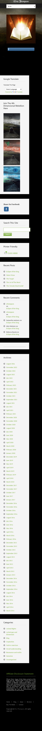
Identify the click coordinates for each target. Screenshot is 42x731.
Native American (12, 645)
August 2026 (10, 364)
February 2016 (11, 539)
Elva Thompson (19, 709)
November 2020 (11, 421)
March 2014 (10, 611)
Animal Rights (11, 629)
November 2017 (11, 489)
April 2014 (9, 607)
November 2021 (11, 392)
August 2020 (10, 428)
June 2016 (9, 525)
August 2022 (10, 374)
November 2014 (11, 582)
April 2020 (9, 442)
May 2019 (9, 464)
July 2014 (9, 596)
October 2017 (10, 493)
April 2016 (9, 532)
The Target (10, 279)
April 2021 (9, 410)
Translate (19, 92)
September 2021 (11, 400)
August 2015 (10, 557)
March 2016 (10, 535)
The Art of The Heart (13, 282)
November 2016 (11, 507)
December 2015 (11, 543)
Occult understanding (13, 649)
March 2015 (10, 571)
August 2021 (10, 403)
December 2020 (11, 417)
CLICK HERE (13, 253)
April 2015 (9, 568)
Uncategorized (11, 660)
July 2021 (9, 407)
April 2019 (9, 467)
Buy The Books (10, 704)
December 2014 (11, 578)
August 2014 (10, 593)
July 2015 (9, 561)
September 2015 (11, 553)
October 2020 (10, 425)
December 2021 (11, 389)
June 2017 (9, 496)
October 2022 (10, 371)
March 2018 (10, 482)
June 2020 (9, 435)
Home (8, 702)
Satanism (9, 656)
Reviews (29, 702)
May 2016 (9, 528)
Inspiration (10, 642)
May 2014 (9, 603)
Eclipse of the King (12, 272)
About (21, 702)
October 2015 (10, 550)
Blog (7, 638)
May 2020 (9, 439)
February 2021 (11, 414)
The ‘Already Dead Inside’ (15, 286)
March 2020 (10, 446)
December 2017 (11, 485)
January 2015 (10, 575)
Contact (21, 704)
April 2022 (9, 382)
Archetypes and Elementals (11, 633)
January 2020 (10, 453)
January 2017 (10, 500)
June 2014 (9, 600)
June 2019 (9, 460)
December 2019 (11, 457)
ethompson (10, 304)
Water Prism (10, 275)
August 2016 (10, 518)
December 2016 (11, 503)
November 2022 (11, 367)
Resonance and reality (14, 652)
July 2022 (9, 378)
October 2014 (10, 586)
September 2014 (11, 589)
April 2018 (9, 478)
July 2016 (9, 521)
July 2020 (9, 432)
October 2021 (10, 396)
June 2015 (9, 564)
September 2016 (11, 514)
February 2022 (11, 385)
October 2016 (10, 510)
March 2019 (10, 471)
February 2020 (11, 450)
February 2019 (11, 475)
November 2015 (11, 546)
